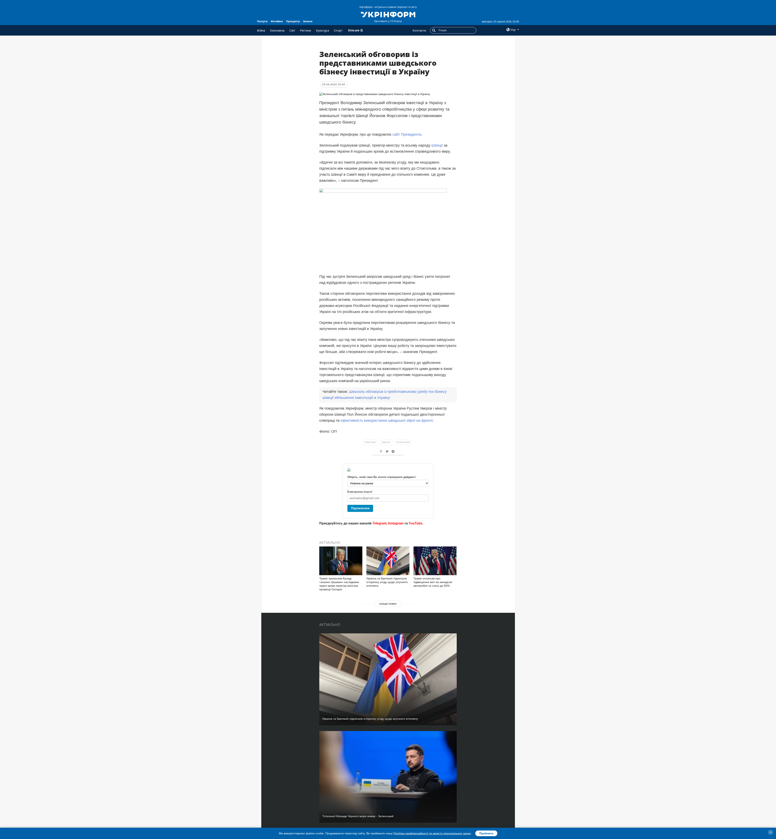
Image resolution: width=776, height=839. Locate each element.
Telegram (379, 523)
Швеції (437, 145)
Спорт (338, 30)
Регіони (305, 30)
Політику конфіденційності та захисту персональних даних (432, 833)
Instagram (396, 523)
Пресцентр (293, 21)
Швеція (386, 442)
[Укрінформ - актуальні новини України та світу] (388, 14)
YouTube (415, 523)
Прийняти (486, 833)
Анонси (307, 21)
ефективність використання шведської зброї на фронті (387, 420)
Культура (322, 30)
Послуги (262, 21)
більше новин (388, 604)
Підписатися (360, 508)
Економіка (277, 30)
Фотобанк (277, 21)
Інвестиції (370, 442)
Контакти (419, 30)
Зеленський (403, 442)
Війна (261, 30)
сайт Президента (406, 134)
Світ (292, 30)
